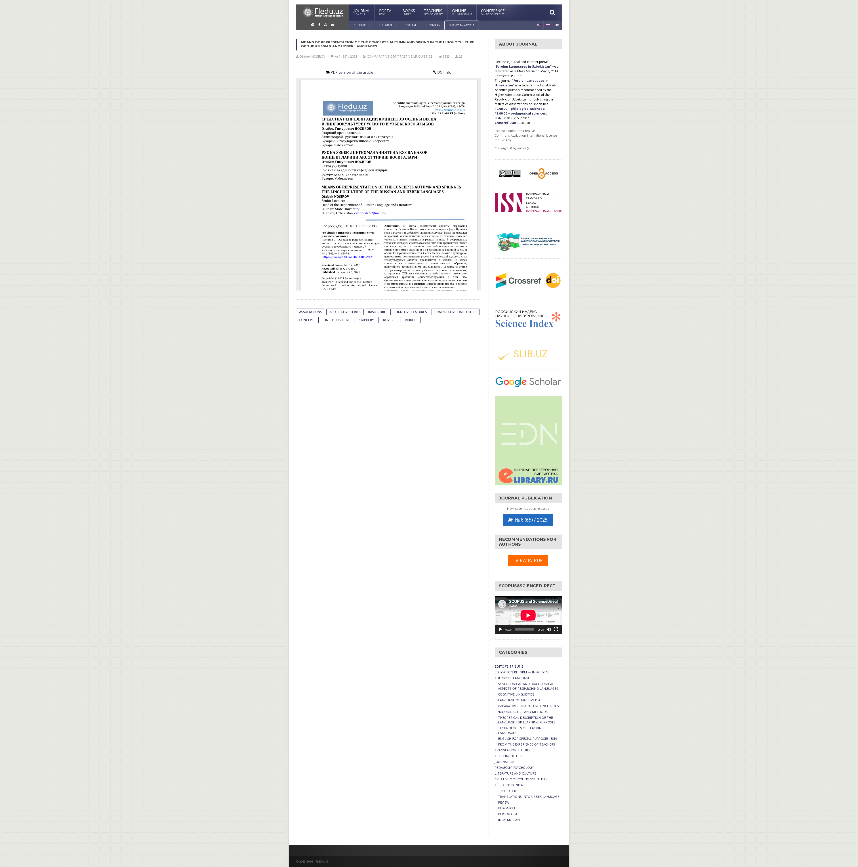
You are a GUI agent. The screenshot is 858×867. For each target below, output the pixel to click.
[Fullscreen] (556, 629)
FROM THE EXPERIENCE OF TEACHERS (526, 744)
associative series (345, 312)
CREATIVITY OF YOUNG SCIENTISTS (521, 779)
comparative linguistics (455, 312)
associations (310, 312)
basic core (377, 312)
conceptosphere (336, 320)
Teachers (433, 12)
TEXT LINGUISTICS (508, 756)
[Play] (500, 629)
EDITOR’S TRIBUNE (509, 666)
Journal (362, 12)
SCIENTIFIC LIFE (506, 791)
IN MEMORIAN (509, 820)
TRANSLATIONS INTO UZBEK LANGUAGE (528, 796)
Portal (386, 12)
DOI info (444, 72)
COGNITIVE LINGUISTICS (516, 694)
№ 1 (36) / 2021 (345, 56)
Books (408, 12)
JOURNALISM (504, 762)
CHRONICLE (507, 808)
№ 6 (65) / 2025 (530, 520)
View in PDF (528, 560)
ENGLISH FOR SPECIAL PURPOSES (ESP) (527, 738)
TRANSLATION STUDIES (512, 750)
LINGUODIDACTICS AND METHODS (521, 712)
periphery (366, 320)
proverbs (389, 320)
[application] (528, 615)
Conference (493, 12)
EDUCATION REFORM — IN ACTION (521, 672)
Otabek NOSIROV (312, 56)
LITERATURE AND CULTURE (515, 773)
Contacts (433, 25)
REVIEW (503, 802)
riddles (411, 320)
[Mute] (549, 629)
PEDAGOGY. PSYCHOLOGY (514, 767)
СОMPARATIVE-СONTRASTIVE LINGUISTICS (399, 56)
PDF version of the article (352, 72)
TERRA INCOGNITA (509, 785)
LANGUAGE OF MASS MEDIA (519, 700)
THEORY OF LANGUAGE (512, 678)
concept (306, 320)
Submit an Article (461, 25)
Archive (411, 25)
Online (462, 12)
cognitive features (410, 312)
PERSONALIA (507, 814)
